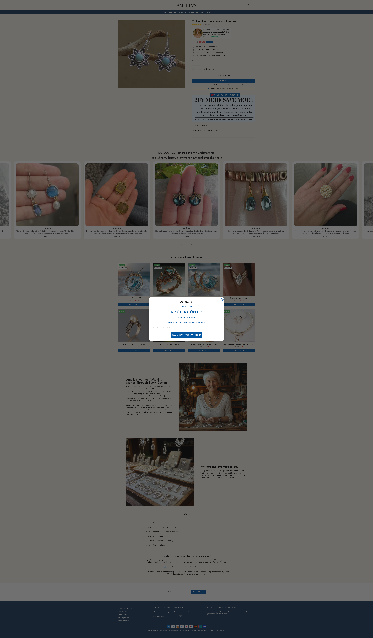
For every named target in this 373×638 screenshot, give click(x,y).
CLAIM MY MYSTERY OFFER (186, 335)
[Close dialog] (222, 299)
